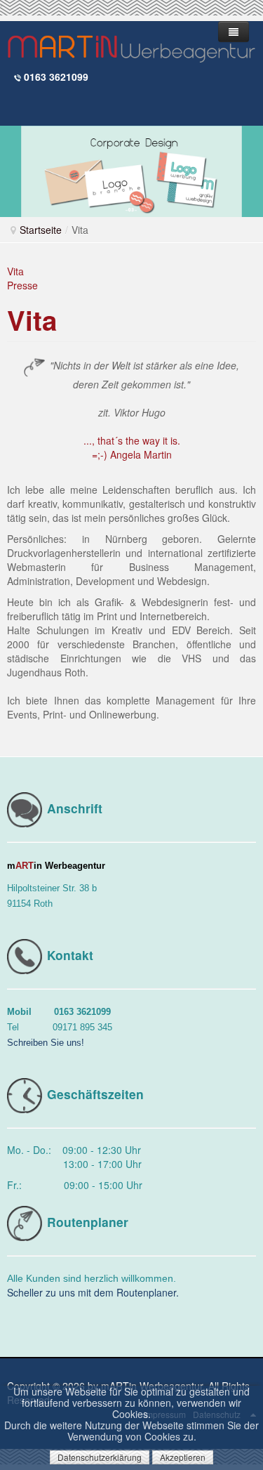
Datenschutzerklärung (100, 1457)
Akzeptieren (182, 1457)
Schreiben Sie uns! (45, 1042)
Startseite (41, 230)
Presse (22, 285)
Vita (15, 271)
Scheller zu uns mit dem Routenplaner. (93, 1292)
